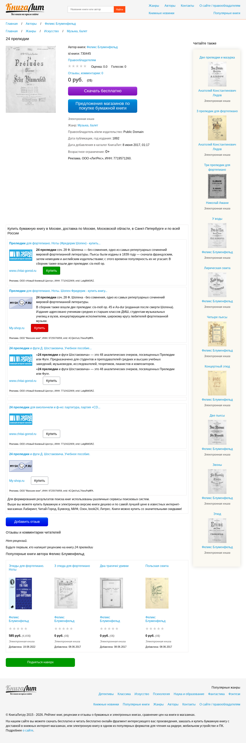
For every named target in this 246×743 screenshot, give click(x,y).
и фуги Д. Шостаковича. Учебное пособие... (50, 348)
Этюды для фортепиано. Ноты (26, 567)
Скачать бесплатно (102, 90)
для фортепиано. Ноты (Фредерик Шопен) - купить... (55, 243)
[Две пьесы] (217, 432)
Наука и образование (189, 694)
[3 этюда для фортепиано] (65, 594)
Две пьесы (217, 415)
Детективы (106, 694)
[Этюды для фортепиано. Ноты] (20, 594)
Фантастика (216, 694)
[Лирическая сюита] (217, 284)
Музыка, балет (88, 125)
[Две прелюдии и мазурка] (217, 74)
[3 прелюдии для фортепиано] (217, 127)
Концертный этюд (217, 366)
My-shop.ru (16, 328)
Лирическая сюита (217, 268)
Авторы (170, 5)
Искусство (142, 694)
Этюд (217, 514)
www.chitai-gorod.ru (22, 270)
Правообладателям (82, 60)
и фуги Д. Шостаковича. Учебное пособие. (49, 454)
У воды (217, 218)
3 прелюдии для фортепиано (217, 111)
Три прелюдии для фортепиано (217, 167)
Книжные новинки (161, 13)
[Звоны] (217, 481)
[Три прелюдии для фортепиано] (217, 186)
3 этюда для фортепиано (72, 566)
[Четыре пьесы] (217, 333)
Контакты (187, 5)
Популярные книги (227, 13)
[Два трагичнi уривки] (111, 594)
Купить (51, 271)
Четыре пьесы (217, 317)
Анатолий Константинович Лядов (217, 93)
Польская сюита (157, 566)
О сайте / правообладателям (219, 5)
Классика (124, 694)
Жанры (154, 5)
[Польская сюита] (157, 594)
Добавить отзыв (27, 522)
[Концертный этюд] (217, 383)
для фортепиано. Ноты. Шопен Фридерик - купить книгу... (58, 290)
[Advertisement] (76, 192)
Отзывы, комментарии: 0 (85, 73)
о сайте (28, 730)
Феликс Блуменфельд (102, 47)
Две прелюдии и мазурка (217, 57)
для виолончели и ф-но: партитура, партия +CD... (54, 407)
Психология (161, 694)
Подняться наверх (40, 662)
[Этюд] (217, 530)
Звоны (217, 464)
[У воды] (217, 235)
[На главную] (25, 9)
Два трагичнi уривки (114, 566)
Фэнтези (234, 694)
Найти (119, 9)
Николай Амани (217, 202)
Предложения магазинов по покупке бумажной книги (103, 105)
